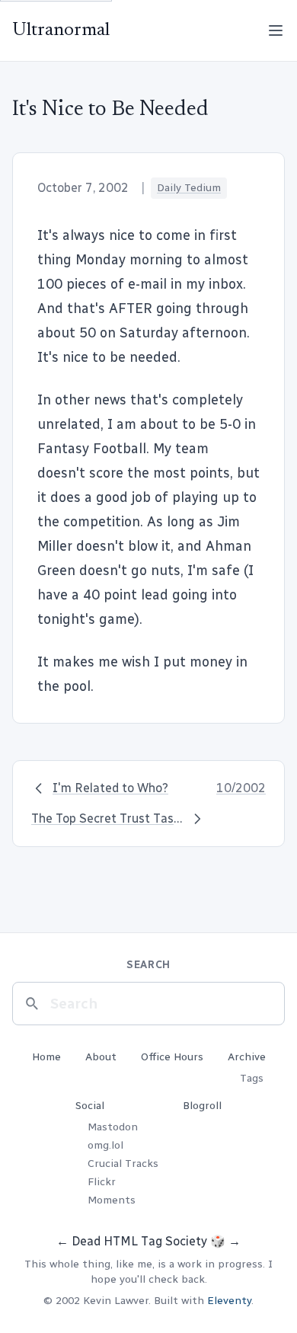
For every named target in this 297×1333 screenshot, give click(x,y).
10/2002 (241, 788)
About (101, 1056)
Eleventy (229, 1300)
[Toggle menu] (276, 30)
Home (46, 1056)
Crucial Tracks (123, 1163)
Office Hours (172, 1056)
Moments (112, 1200)
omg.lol (105, 1145)
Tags (251, 1078)
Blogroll (202, 1105)
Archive (247, 1056)
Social (89, 1105)
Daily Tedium (189, 187)
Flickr (102, 1181)
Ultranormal (61, 30)
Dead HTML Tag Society (139, 1241)
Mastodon (113, 1126)
